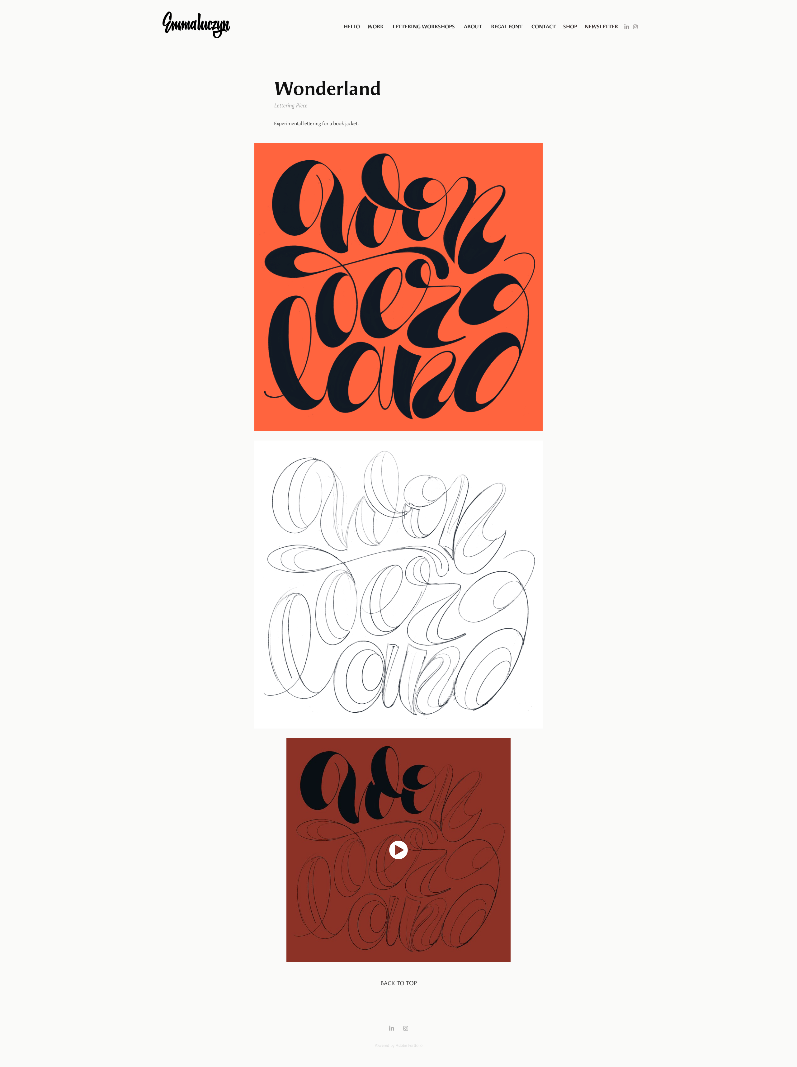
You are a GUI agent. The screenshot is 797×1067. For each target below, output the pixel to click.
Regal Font (506, 27)
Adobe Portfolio (409, 1045)
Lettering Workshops (424, 27)
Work (375, 27)
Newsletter (601, 27)
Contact (543, 27)
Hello (352, 27)
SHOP (570, 27)
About (473, 27)
